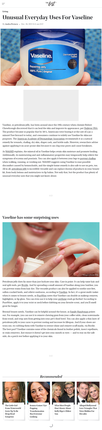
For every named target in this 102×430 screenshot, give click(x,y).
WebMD (9, 151)
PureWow (42, 295)
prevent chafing (88, 158)
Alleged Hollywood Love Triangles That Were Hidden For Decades (88, 409)
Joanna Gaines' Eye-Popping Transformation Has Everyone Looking (38, 411)
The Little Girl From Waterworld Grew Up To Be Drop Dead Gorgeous (13, 411)
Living (5, 11)
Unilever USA (91, 128)
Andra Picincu (11, 24)
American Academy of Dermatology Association (41, 139)
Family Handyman (79, 311)
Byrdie (25, 285)
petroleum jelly (19, 169)
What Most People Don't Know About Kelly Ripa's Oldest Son (63, 409)
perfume (62, 299)
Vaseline (63, 292)
